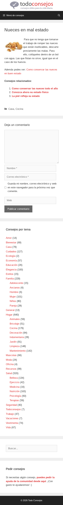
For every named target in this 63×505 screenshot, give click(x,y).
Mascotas (11, 355)
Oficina (10, 364)
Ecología (10, 256)
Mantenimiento (18, 350)
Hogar (9, 314)
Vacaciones (12, 418)
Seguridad (11, 405)
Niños (13, 301)
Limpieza (14, 346)
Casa (11, 109)
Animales (15, 319)
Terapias (14, 400)
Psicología (15, 396)
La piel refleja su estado (26, 96)
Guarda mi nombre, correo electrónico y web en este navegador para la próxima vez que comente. (32, 187)
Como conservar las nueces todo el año (35, 88)
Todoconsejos (13, 409)
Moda (9, 359)
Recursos (11, 368)
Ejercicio (14, 382)
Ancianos (15, 287)
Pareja (13, 305)
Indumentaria (17, 337)
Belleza (14, 377)
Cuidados (11, 251)
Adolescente (16, 283)
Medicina (14, 386)
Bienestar (11, 242)
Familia (10, 278)
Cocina (19, 109)
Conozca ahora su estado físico (30, 92)
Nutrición (14, 391)
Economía (11, 260)
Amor (9, 238)
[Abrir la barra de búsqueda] (59, 15)
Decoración (16, 332)
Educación (11, 265)
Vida (8, 427)
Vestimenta (12, 423)
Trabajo (10, 414)
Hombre (14, 292)
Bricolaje (14, 323)
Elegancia (11, 269)
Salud (9, 373)
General (10, 310)
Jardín (13, 341)
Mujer (13, 296)
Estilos (9, 274)
